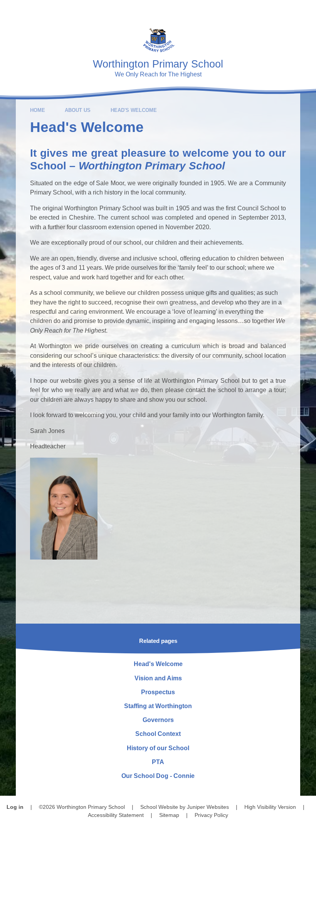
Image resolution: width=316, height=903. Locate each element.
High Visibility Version (270, 807)
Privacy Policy (211, 815)
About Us (78, 110)
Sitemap (169, 815)
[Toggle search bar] (283, 10)
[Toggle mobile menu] (305, 10)
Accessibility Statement (116, 815)
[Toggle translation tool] (261, 10)
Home (37, 110)
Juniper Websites (208, 807)
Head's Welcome (134, 110)
